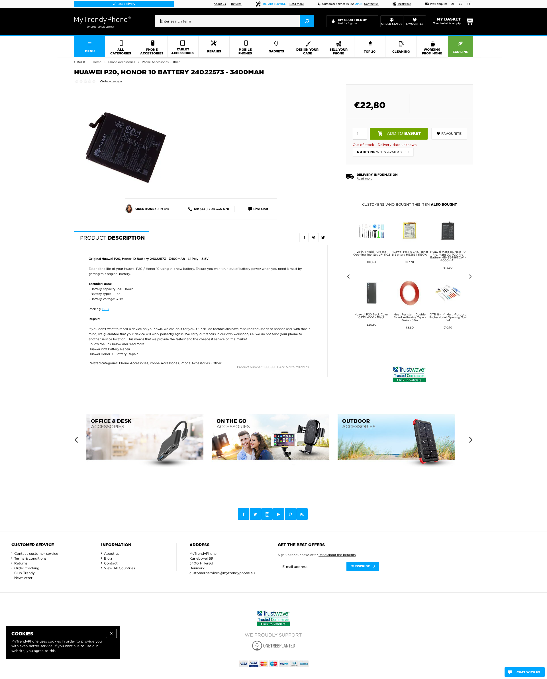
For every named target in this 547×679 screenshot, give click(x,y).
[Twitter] (255, 514)
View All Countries (119, 568)
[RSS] (302, 514)
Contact (111, 563)
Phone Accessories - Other (201, 363)
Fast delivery (125, 4)
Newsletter (23, 578)
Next (471, 277)
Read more (296, 4)
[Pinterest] (290, 514)
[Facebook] (243, 514)
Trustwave (404, 4)
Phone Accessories (133, 363)
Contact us (371, 4)
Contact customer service (36, 553)
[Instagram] (267, 514)
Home (97, 62)
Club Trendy (24, 573)
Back (81, 62)
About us (220, 4)
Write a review (111, 81)
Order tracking (26, 568)
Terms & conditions (30, 558)
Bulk (105, 309)
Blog (108, 558)
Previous (347, 277)
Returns (236, 4)
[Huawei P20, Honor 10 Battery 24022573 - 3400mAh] (125, 146)
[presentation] (234, 21)
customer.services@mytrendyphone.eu (222, 573)
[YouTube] (278, 514)
